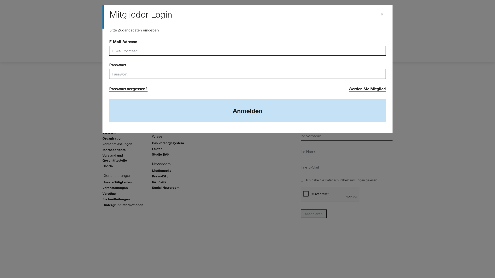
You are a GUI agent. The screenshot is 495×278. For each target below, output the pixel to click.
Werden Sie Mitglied (367, 89)
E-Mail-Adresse (123, 41)
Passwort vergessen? (128, 89)
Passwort (117, 65)
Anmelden (247, 110)
